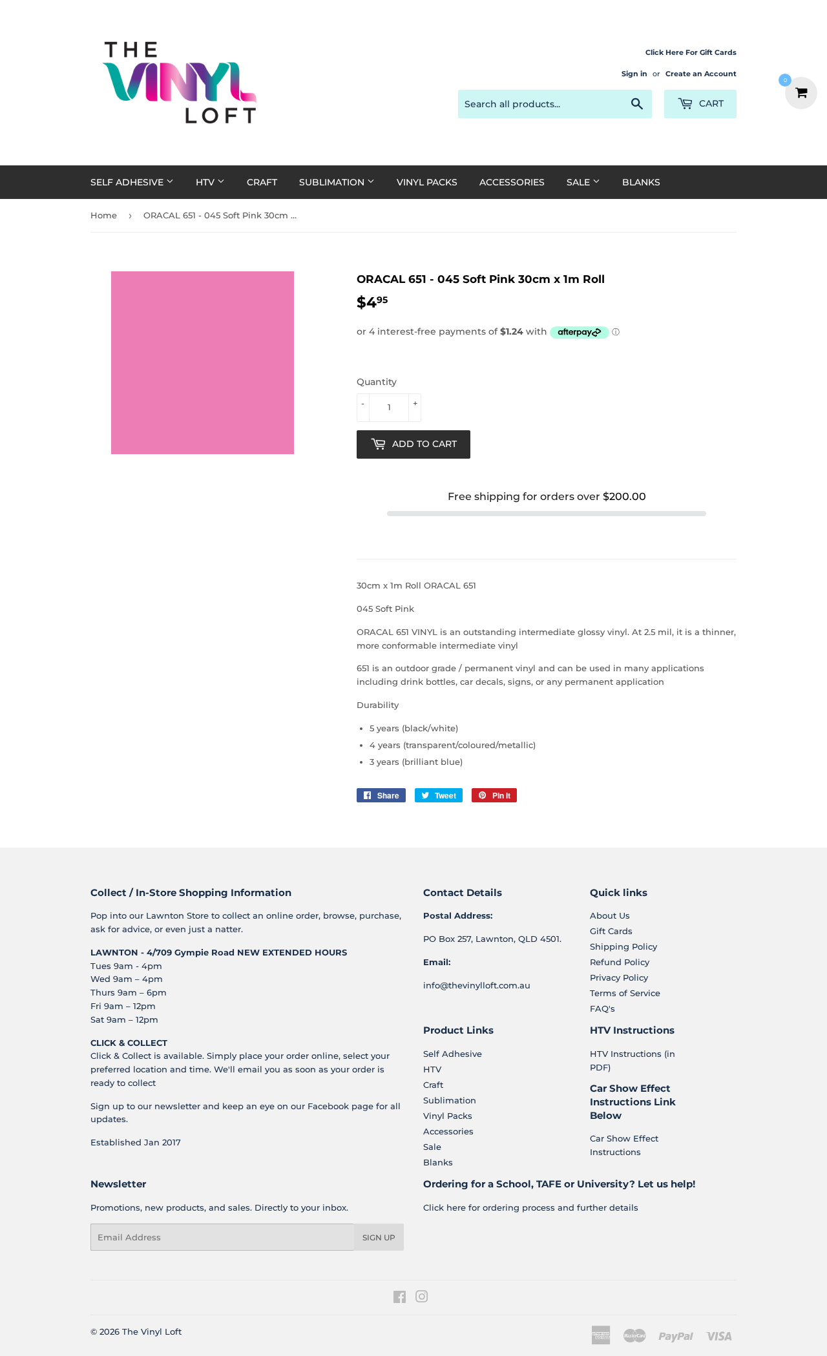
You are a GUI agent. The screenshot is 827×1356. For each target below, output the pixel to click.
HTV (206, 182)
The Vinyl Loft (152, 1331)
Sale (579, 182)
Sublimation (333, 182)
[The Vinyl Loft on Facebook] (399, 1298)
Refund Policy (619, 962)
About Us (610, 915)
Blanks (641, 182)
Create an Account (701, 73)
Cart (710, 103)
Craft (262, 182)
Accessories (512, 182)
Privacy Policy (619, 977)
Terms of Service (625, 993)
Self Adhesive (128, 182)
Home (103, 215)
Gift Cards (611, 931)
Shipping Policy (623, 946)
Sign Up (378, 1237)
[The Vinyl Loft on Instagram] (421, 1298)
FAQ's (602, 1008)
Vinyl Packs (427, 182)
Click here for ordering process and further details (530, 1207)
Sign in (634, 73)
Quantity (377, 382)
